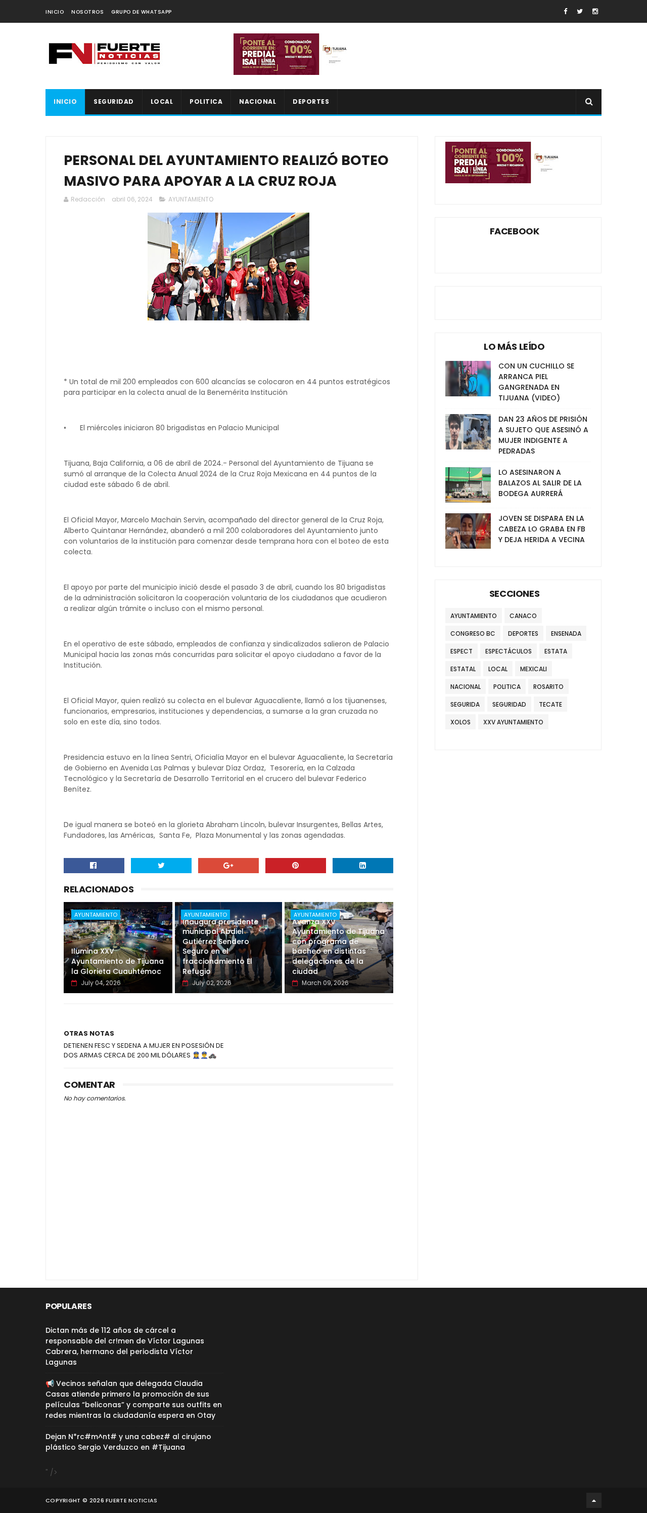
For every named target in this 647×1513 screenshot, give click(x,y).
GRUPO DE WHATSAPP (141, 12)
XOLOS (460, 722)
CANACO (523, 615)
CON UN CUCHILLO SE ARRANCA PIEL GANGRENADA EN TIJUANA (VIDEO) (536, 382)
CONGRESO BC (472, 633)
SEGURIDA (465, 704)
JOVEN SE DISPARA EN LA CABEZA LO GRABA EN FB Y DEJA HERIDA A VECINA (541, 529)
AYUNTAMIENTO (190, 199)
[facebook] (565, 11)
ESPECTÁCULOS (508, 651)
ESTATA (555, 651)
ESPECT (461, 651)
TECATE (550, 704)
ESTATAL (463, 669)
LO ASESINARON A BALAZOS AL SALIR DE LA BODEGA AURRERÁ (540, 483)
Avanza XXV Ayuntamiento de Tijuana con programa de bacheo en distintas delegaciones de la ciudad (338, 946)
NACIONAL (257, 101)
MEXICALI (533, 669)
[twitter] (579, 11)
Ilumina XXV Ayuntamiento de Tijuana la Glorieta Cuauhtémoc (117, 961)
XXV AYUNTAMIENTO (513, 722)
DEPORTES (311, 101)
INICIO (54, 12)
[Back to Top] (594, 1500)
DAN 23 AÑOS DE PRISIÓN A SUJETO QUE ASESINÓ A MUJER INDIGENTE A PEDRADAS (543, 435)
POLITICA (206, 101)
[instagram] (595, 11)
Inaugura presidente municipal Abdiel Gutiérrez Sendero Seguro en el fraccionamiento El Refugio (220, 946)
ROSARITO (548, 686)
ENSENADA (566, 633)
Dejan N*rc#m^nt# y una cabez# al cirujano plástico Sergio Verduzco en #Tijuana (128, 1442)
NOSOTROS (87, 12)
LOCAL (162, 101)
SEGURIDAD (114, 101)
